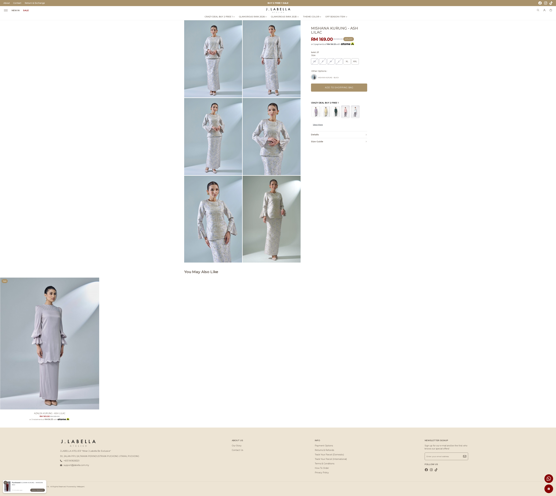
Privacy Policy (322, 472)
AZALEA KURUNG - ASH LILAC (49, 413)
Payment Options (324, 445)
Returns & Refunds (324, 450)
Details (315, 134)
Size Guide (317, 141)
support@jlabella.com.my (76, 465)
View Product (37, 490)
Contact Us (237, 450)
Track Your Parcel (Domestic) (329, 454)
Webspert (81, 486)
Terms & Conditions (324, 463)
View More (318, 124)
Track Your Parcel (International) (331, 459)
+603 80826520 (71, 460)
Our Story (237, 445)
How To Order (322, 468)
